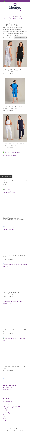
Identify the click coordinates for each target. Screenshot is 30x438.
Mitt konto (6, 417)
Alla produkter (11, 17)
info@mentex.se (11, 399)
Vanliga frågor (7, 413)
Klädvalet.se (6, 421)
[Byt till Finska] (6, 1)
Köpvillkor (6, 411)
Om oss (5, 415)
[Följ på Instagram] (8, 395)
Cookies (5, 419)
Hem (4, 17)
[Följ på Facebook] (4, 395)
